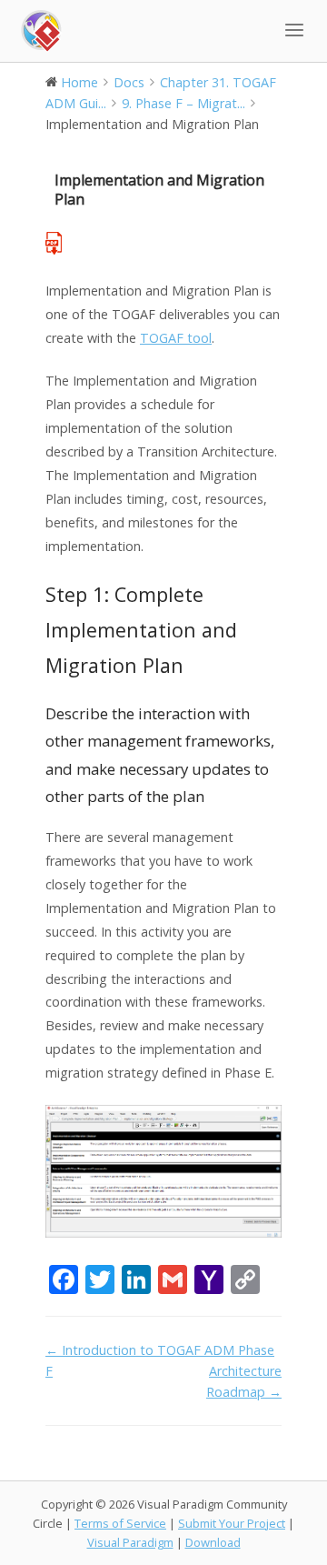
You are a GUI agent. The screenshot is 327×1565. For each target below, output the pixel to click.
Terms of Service (120, 1523)
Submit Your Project (231, 1523)
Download (213, 1542)
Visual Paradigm (130, 1542)
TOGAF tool (176, 337)
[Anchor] (193, 665)
